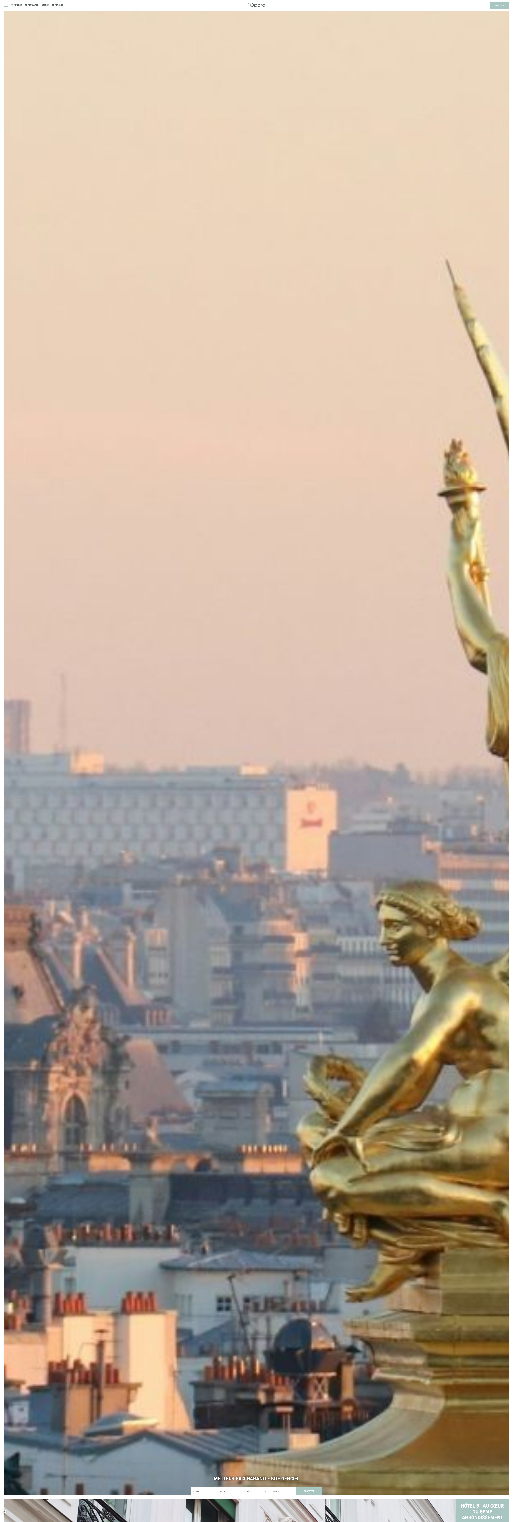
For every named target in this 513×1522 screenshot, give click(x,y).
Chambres (16, 5)
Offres (45, 5)
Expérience (57, 5)
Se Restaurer (31, 5)
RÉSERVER (499, 5)
